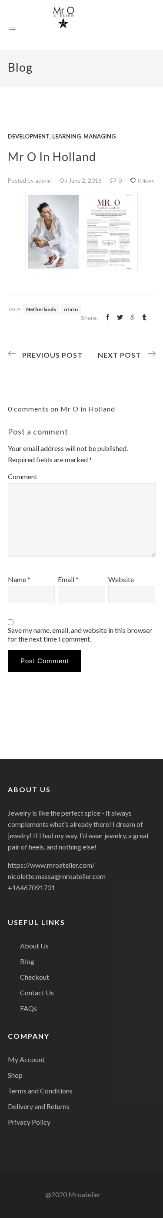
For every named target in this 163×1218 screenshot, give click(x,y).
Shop (15, 1075)
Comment (22, 476)
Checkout (34, 977)
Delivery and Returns (39, 1106)
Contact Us (37, 992)
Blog (27, 961)
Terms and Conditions (40, 1090)
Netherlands (41, 309)
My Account (26, 1059)
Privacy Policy (29, 1122)
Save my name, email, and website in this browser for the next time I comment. (80, 634)
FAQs (28, 1008)
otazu (71, 309)
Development (29, 136)
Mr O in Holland (52, 156)
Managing (99, 136)
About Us (34, 945)
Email (68, 579)
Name (19, 579)
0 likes (146, 181)
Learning (66, 136)
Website (121, 579)
